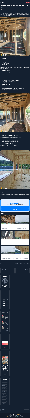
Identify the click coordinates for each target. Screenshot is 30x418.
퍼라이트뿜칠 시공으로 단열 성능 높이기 (6, 328)
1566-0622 (18, 414)
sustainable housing (3, 383)
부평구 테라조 (3, 385)
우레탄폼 (24, 263)
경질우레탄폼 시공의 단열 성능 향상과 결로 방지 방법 (7, 271)
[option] (3, 364)
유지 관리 (17, 263)
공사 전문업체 (3, 403)
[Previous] (4, 374)
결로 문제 (28, 263)
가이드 (3, 397)
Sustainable (4, 400)
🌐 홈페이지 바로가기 (15, 209)
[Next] (5, 374)
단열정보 (4, 299)
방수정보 (4, 301)
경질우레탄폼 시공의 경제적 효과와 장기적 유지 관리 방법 (22, 271)
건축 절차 (3, 394)
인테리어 (4, 296)
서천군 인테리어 (4, 391)
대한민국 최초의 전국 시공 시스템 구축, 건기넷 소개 (3, 368)
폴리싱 (4, 305)
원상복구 (4, 303)
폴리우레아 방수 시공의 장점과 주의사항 (6, 317)
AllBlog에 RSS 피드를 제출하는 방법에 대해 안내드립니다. (6, 368)
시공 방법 (21, 263)
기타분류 (3, 357)
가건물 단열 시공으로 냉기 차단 (6, 322)
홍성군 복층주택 (4, 388)
